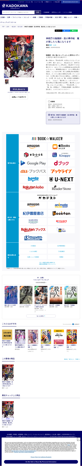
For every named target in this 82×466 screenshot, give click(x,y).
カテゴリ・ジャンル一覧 (26, 2)
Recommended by (67, 324)
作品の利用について (11, 436)
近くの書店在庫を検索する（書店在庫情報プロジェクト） (47, 263)
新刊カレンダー (56, 12)
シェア (67, 30)
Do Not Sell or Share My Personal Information (62, 436)
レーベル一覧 (39, 2)
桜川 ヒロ (52, 45)
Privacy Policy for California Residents (41, 457)
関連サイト (49, 2)
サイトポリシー (44, 436)
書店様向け (48, 434)
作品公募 (57, 2)
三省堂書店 (61, 251)
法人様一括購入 (56, 434)
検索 (37, 12)
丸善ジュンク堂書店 (33, 257)
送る (75, 30)
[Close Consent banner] (78, 439)
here (69, 445)
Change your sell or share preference (24, 452)
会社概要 (9, 434)
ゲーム (2, 22)
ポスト (59, 30)
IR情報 (15, 434)
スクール (13, 22)
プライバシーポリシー (33, 436)
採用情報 (20, 434)
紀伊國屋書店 (61, 246)
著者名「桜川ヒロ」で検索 (71, 359)
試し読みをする (20, 89)
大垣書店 (33, 246)
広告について (28, 434)
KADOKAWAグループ (68, 434)
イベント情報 (68, 12)
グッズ (7, 22)
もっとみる (40, 316)
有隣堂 (61, 257)
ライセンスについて (38, 434)
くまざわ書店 (33, 251)
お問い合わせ (22, 436)
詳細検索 (46, 12)
